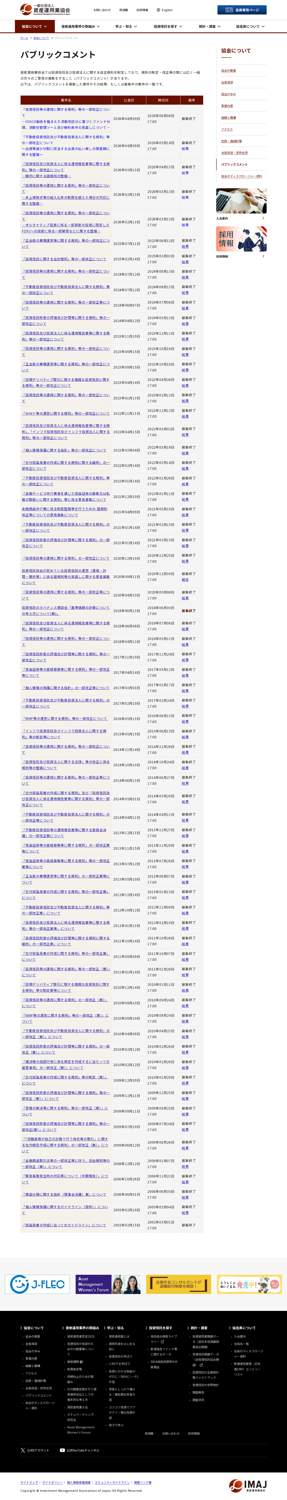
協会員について (248, 26)
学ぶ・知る (123, 26)
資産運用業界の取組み (78, 26)
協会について (32, 26)
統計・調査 (207, 26)
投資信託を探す (165, 26)
